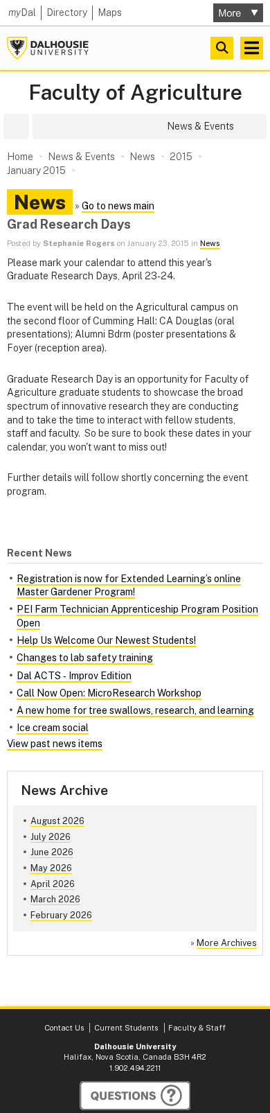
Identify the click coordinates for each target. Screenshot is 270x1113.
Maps (110, 12)
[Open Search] (221, 48)
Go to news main (118, 205)
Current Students (126, 1028)
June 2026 (51, 852)
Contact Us (64, 1028)
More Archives (227, 943)
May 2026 (51, 868)
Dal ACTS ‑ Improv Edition (74, 675)
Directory (66, 12)
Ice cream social (53, 727)
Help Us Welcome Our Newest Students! (106, 640)
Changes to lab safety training (85, 657)
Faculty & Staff (197, 1028)
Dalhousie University (48, 48)
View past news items (54, 743)
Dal (22, 12)
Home (20, 156)
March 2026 (55, 899)
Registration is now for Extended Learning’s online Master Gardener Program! (129, 585)
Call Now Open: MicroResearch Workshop (109, 693)
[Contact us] (135, 1095)
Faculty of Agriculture (135, 92)
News (209, 243)
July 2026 (50, 837)
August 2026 (57, 821)
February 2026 (61, 915)
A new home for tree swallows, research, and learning (135, 710)
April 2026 (52, 884)
